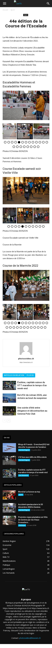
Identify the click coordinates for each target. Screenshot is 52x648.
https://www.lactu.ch (26, 362)
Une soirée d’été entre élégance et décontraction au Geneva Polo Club (32, 410)
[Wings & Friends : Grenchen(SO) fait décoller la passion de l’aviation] (9, 447)
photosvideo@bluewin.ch (30, 638)
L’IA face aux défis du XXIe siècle (32, 457)
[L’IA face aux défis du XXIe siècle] (9, 460)
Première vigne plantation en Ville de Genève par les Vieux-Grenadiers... (32, 519)
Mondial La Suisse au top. (29, 492)
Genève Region (24, 450)
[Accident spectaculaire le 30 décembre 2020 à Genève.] (9, 508)
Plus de (30, 375)
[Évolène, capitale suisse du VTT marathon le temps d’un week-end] (9, 385)
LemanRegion (8, 414)
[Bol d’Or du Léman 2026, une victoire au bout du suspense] (9, 398)
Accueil (5, 10)
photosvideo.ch (26, 358)
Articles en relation (14, 375)
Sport (13, 10)
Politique (22, 525)
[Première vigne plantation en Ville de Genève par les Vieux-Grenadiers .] (9, 520)
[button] (48, 3)
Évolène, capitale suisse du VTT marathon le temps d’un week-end (32, 385)
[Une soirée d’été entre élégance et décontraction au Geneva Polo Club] (9, 410)
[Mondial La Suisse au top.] (9, 495)
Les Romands (8, 389)
